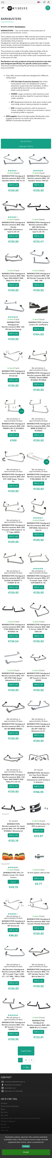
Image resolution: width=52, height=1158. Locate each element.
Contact (4, 1103)
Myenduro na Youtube (14, 1091)
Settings (26, 1146)
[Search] (44, 2)
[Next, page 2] (26, 1060)
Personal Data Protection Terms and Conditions (20, 1118)
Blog (3, 1109)
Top (27, 1067)
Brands (4, 1124)
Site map (4, 1130)
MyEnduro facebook (13, 1085)
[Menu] (3, 7)
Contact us (5, 1127)
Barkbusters (20, 27)
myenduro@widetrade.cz (15, 1082)
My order (4, 1115)
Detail (13, 882)
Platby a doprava (8, 1121)
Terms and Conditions (10, 1106)
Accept (26, 1152)
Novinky (4, 1112)
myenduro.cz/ (10, 1088)
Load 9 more (26, 1051)
